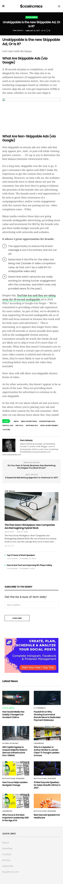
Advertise (7, 848)
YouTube (6, 429)
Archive (6, 860)
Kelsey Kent (9, 532)
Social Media (31, 17)
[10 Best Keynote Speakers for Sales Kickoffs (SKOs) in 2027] (47, 768)
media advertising (29, 421)
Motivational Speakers (13, 778)
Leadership (39, 743)
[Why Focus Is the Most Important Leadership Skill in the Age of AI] (15, 801)
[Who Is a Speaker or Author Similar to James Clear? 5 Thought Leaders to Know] (47, 733)
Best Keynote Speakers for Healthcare (47, 816)
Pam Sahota (18, 31)
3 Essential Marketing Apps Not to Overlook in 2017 (31, 477)
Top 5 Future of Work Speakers (21, 555)
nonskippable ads (47, 421)
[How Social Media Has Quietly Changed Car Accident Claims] (15, 698)
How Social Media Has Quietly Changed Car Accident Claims (13, 714)
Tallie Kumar (12, 558)
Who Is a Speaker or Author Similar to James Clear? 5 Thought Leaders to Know (46, 751)
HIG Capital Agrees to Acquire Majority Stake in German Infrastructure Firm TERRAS (14, 751)
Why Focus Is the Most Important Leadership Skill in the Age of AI (15, 817)
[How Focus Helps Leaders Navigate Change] (15, 768)
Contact (6, 854)
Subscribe (7, 866)
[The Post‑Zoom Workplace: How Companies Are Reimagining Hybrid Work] (31, 506)
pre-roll (19, 425)
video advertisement (49, 425)
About (5, 842)
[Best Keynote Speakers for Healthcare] (47, 801)
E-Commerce (39, 708)
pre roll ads (7, 425)
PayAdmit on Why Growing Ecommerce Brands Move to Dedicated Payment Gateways (47, 716)
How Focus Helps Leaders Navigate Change (15, 784)
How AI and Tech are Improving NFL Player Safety (29, 565)
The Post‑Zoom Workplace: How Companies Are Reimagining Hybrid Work (30, 526)
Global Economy (10, 743)
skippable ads (32, 425)
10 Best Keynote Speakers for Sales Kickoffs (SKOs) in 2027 (47, 785)
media (16, 421)
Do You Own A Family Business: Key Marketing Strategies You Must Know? (32, 466)
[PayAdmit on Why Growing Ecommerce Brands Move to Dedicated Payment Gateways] (47, 698)
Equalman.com (10, 871)
